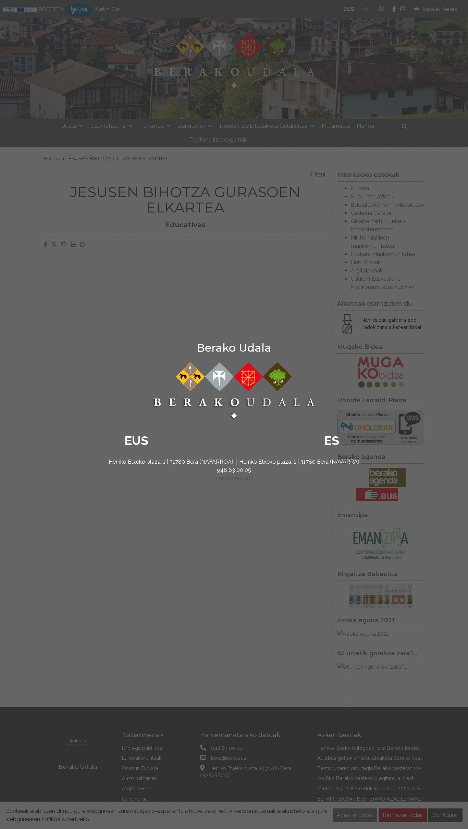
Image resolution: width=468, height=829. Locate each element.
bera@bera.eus (234, 478)
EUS (136, 440)
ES (331, 440)
